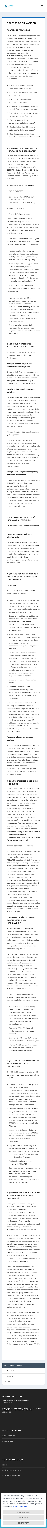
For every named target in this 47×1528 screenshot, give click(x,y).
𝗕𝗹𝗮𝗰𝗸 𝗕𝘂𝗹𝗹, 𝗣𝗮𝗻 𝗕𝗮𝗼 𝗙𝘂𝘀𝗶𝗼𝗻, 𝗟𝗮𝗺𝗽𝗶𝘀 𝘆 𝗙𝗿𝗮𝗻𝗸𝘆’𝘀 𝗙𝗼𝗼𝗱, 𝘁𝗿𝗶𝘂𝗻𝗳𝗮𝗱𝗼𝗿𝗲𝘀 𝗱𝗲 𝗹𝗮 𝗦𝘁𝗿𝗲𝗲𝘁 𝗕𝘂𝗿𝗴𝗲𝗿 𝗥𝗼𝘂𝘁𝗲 (21, 1409)
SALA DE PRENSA (8, 1436)
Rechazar (23, 1518)
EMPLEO (5, 1465)
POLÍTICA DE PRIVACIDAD (11, 1470)
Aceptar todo (23, 1512)
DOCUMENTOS (7, 1441)
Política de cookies (20, 1506)
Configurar (23, 1523)
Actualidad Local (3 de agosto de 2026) (15, 1400)
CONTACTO (9, 1371)
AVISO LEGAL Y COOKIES (11, 1475)
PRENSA (8, 1382)
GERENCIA (9, 1376)
